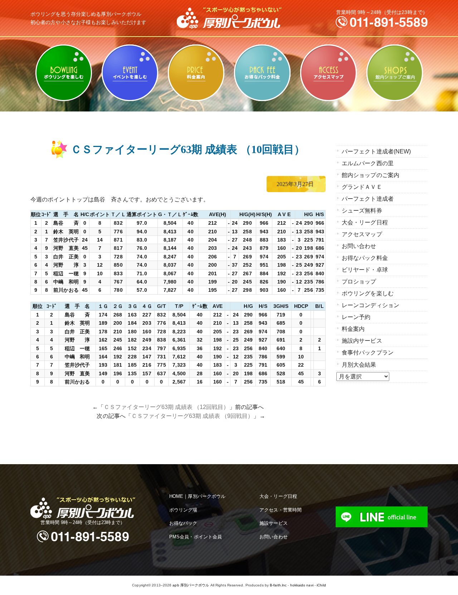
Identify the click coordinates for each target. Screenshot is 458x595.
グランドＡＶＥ (362, 187)
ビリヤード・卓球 (130, 72)
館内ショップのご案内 (394, 72)
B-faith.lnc (278, 585)
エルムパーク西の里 (368, 163)
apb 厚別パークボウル (190, 585)
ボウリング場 (183, 510)
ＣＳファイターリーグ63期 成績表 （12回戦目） (166, 407)
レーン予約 (356, 317)
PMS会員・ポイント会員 (195, 536)
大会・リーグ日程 (365, 222)
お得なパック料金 (262, 72)
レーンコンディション (370, 305)
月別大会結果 (359, 365)
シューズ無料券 (362, 211)
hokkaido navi (301, 585)
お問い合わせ (359, 246)
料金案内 (196, 72)
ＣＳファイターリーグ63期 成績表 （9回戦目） (192, 416)
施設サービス (273, 523)
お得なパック (183, 523)
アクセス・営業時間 (280, 510)
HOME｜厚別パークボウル (197, 496)
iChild (321, 585)
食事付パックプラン (368, 352)
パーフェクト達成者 (368, 199)
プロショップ (359, 282)
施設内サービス (362, 341)
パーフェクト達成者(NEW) (376, 151)
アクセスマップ (328, 72)
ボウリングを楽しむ (63, 72)
